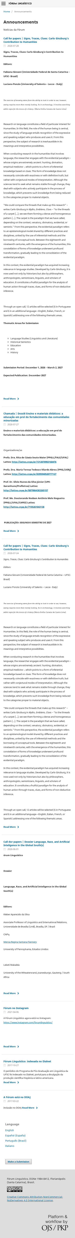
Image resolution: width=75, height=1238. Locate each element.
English (9, 1130)
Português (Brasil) (15, 1140)
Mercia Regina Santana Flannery (20, 941)
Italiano (9, 1146)
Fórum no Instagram (16, 1008)
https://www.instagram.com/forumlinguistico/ (27, 1022)
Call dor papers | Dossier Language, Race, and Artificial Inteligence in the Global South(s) (36, 843)
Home (6, 11)
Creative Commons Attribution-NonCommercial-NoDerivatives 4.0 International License (35, 1198)
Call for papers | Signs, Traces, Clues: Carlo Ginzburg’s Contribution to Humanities (36, 40)
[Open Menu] (3, 3)
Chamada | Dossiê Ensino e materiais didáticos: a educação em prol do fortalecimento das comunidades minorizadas (36, 417)
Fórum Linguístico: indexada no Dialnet (27, 1061)
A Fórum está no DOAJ (17, 1097)
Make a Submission (18, 1161)
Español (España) (15, 1135)
